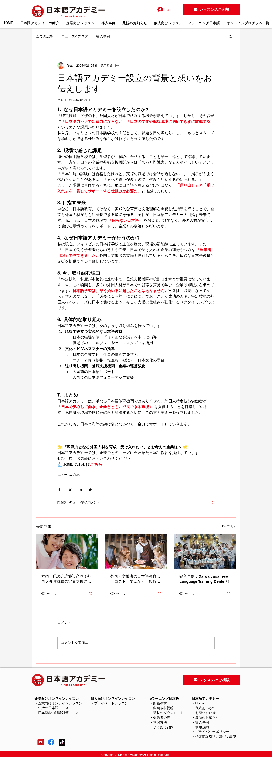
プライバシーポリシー (212, 732)
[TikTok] (62, 742)
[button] (168, 23)
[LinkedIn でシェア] (80, 489)
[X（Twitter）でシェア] (70, 489)
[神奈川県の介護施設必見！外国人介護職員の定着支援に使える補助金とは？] (67, 551)
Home (199, 703)
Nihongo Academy (130, 754)
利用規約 (202, 727)
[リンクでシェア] (91, 489)
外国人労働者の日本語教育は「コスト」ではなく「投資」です (135, 579)
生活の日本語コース (53, 708)
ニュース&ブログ (75, 36)
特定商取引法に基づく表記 (215, 736)
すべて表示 (228, 526)
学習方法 (160, 722)
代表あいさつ (205, 708)
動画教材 (160, 703)
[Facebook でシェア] (59, 489)
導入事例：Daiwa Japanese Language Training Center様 (204, 579)
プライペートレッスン (111, 703)
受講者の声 (161, 717)
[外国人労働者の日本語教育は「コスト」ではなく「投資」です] (136, 551)
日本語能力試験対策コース (58, 713)
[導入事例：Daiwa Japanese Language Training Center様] (205, 551)
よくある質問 (163, 727)
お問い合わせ (205, 713)
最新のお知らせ (207, 717)
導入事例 (103, 36)
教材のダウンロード (168, 713)
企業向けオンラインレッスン (60, 703)
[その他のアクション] (212, 65)
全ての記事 (44, 36)
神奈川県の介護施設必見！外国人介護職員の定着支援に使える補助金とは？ (66, 579)
